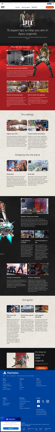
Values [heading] (37, 379)
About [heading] (4, 379)
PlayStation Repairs (6, 403)
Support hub (5, 399)
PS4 (20, 382)
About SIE (4, 380)
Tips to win (34, 7)
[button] (8, 64)
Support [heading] (5, 398)
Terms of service (23, 399)
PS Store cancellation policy (25, 401)
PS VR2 (21, 384)
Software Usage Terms (48, 429)
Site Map (36, 429)
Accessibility (38, 382)
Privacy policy (24, 429)
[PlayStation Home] (2, 3)
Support (29, 3)
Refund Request (6, 404)
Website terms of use (31, 429)
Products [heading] (22, 379)
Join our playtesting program (41, 412)
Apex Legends (13, 375)
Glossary (21, 406)
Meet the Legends (26, 7)
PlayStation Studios (6, 384)
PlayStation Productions (7, 385)
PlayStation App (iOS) (40, 409)
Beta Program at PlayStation (41, 414)
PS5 (8, 3)
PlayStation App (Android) (41, 411)
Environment (38, 380)
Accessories (21, 3)
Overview (17, 7)
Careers (4, 382)
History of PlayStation (7, 389)
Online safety (38, 384)
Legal (21, 429)
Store (5, 3)
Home (4, 375)
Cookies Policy (40, 429)
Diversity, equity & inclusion (41, 385)
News (25, 3)
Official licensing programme (25, 408)
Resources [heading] (22, 398)
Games (12, 3)
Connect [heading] (38, 398)
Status (4, 401)
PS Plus (16, 3)
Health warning (22, 403)
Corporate (4, 387)
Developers (22, 404)
